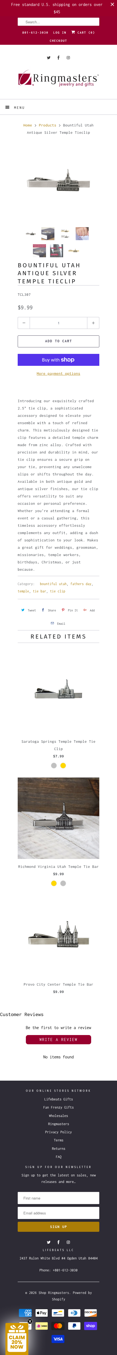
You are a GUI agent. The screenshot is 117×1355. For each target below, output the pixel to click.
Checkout (58, 40)
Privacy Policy (58, 1132)
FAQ (58, 1157)
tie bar (39, 591)
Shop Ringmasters (54, 1292)
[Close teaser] (30, 1321)
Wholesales (58, 1116)
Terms (58, 1140)
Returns (58, 1149)
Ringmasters (58, 1124)
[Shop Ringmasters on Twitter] (48, 58)
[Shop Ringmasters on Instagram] (68, 58)
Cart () (85, 32)
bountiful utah (53, 584)
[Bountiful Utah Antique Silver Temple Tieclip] (58, 182)
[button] (16, 1339)
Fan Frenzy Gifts (58, 1107)
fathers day (80, 584)
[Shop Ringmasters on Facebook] (58, 58)
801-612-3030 (35, 32)
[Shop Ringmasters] (58, 80)
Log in (59, 32)
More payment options (58, 373)
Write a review (58, 1039)
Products (47, 125)
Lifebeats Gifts (58, 1099)
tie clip (57, 591)
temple (23, 591)
